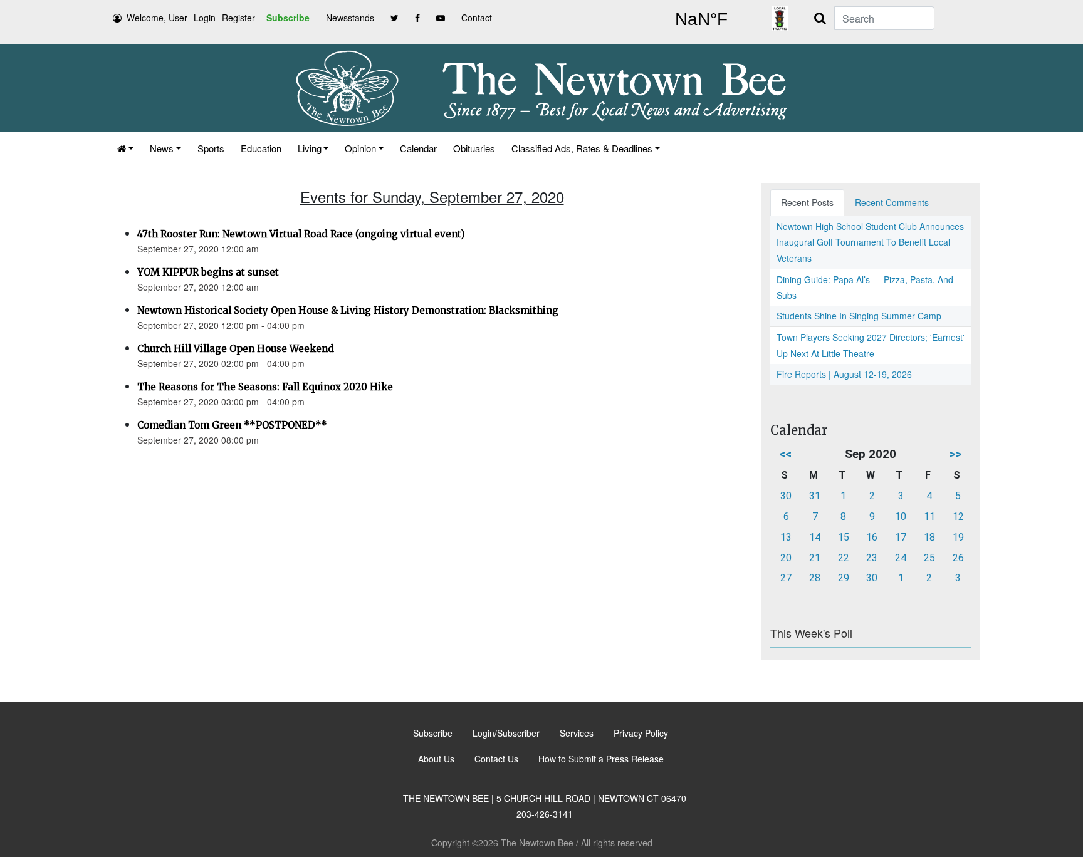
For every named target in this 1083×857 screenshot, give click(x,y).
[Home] (125, 148)
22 (843, 558)
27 (786, 578)
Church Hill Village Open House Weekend (235, 349)
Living (310, 148)
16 (871, 537)
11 (929, 516)
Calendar (418, 148)
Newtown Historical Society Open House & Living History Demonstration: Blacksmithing (347, 310)
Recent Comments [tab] (892, 202)
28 (814, 578)
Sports (210, 148)
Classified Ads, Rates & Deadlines (581, 148)
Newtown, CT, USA (701, 19)
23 (871, 558)
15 (843, 537)
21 (814, 558)
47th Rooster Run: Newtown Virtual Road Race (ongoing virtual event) (301, 234)
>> (956, 454)
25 (929, 558)
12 (958, 516)
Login (205, 17)
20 (786, 558)
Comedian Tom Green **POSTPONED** (232, 425)
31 (814, 496)
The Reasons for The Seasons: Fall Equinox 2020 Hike (265, 387)
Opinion (360, 148)
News (162, 148)
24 (900, 558)
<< (785, 454)
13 (786, 537)
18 (929, 537)
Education (261, 148)
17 (900, 537)
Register (238, 17)
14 (814, 537)
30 (786, 496)
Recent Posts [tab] (807, 202)
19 (958, 537)
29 (843, 578)
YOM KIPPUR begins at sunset (208, 272)
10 (900, 516)
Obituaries (474, 148)
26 (958, 558)
